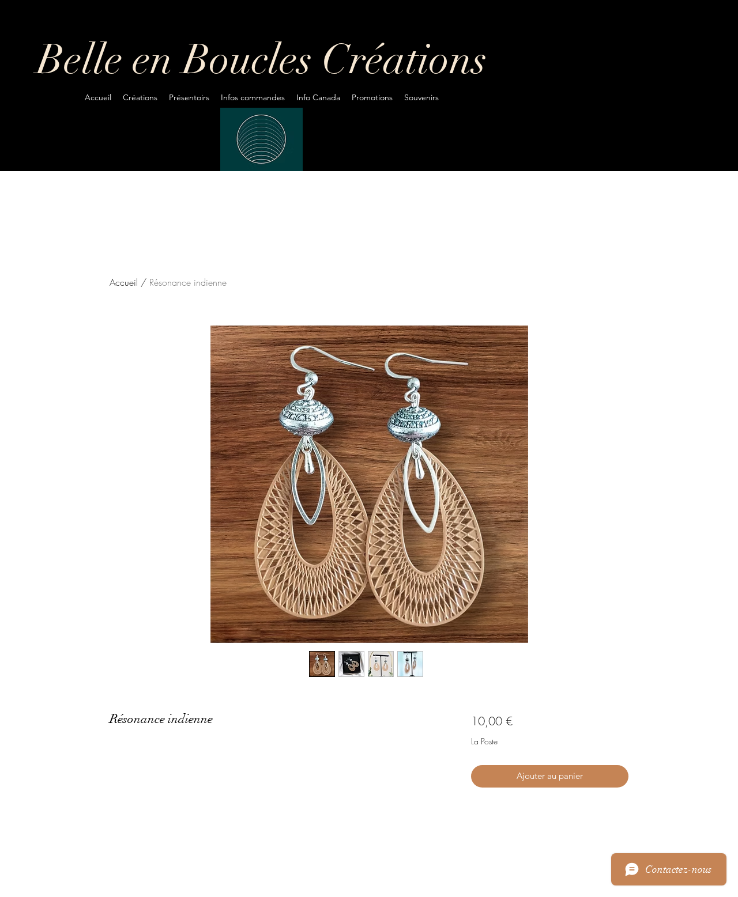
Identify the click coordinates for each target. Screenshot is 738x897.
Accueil (124, 282)
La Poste (484, 741)
